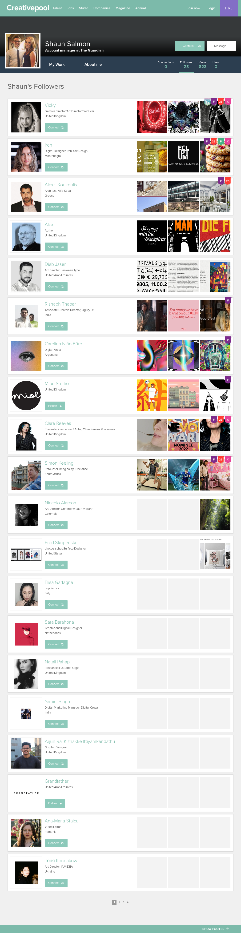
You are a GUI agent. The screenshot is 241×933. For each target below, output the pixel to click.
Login (212, 8)
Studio (83, 8)
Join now (193, 8)
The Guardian (92, 50)
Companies (101, 8)
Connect (188, 46)
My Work (57, 64)
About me (93, 64)
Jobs (70, 8)
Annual (140, 8)
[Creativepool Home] (28, 9)
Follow (52, 406)
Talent (57, 8)
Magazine (123, 8)
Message (220, 46)
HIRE (228, 8)
